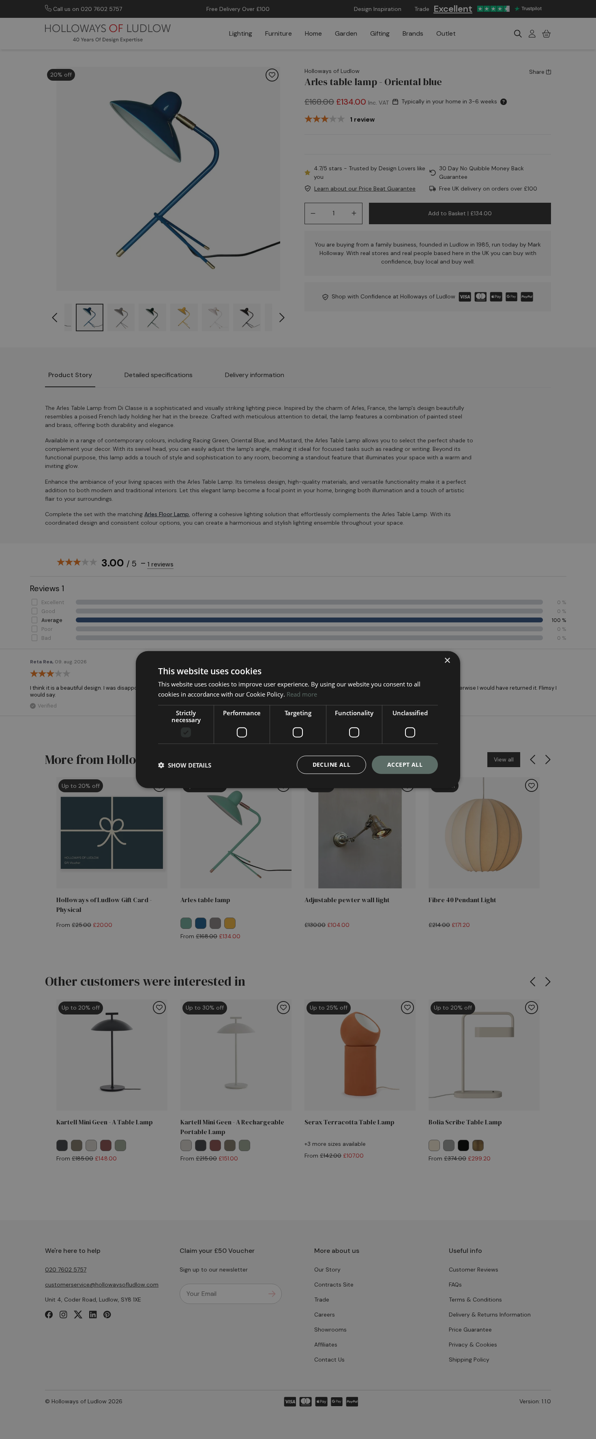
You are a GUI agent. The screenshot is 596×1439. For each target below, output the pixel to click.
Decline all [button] (331, 764)
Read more (302, 694)
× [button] (447, 660)
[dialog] (298, 719)
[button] (184, 764)
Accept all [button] (404, 764)
